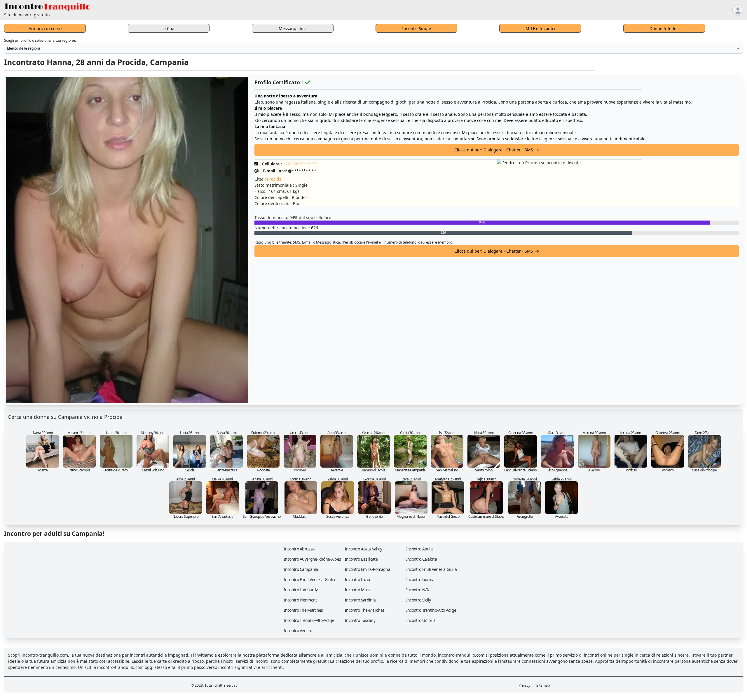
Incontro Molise (359, 589)
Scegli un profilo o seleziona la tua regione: (40, 40)
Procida (274, 179)
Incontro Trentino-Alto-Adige (309, 620)
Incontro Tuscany (360, 620)
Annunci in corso (45, 28)
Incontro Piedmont (300, 600)
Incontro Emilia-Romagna (367, 569)
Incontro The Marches (303, 610)
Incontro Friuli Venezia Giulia (431, 569)
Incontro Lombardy (300, 589)
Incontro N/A (417, 589)
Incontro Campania (301, 569)
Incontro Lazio (357, 579)
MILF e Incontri (540, 28)
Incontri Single (416, 28)
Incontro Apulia (420, 549)
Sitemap (543, 685)
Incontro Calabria (421, 559)
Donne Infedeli (664, 28)
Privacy (524, 685)
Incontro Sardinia (360, 600)
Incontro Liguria (420, 579)
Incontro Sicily (418, 600)
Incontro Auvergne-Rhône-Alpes (312, 559)
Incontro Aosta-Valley (363, 549)
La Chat (168, 28)
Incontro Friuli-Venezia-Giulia (309, 579)
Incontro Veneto (298, 630)
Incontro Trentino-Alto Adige (431, 610)
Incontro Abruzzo (299, 549)
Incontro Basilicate (361, 559)
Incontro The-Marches (364, 610)
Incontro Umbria (421, 620)
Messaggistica (293, 28)
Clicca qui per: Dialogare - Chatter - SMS (493, 150)
